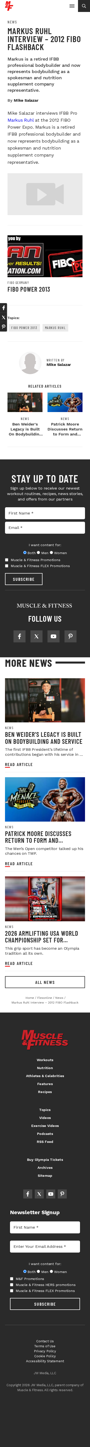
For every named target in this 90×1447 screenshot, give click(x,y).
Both (32, 553)
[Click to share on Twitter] (3, 317)
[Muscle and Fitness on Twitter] (36, 636)
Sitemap (45, 1176)
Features (45, 1084)
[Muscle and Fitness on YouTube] (54, 636)
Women (60, 553)
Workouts (45, 1060)
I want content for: (45, 545)
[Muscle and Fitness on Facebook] (20, 636)
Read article (19, 764)
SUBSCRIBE (24, 579)
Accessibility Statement (45, 1361)
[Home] (9, 9)
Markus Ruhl (21, 120)
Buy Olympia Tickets (45, 1160)
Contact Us (45, 1341)
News (12, 22)
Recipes (45, 1092)
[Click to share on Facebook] (3, 308)
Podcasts (45, 1134)
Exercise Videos (45, 1126)
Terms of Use (45, 1346)
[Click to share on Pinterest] (3, 327)
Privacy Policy (45, 1351)
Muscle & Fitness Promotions (35, 560)
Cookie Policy (45, 1356)
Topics (44, 1110)
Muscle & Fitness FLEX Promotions (40, 566)
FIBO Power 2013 (29, 289)
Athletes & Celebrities (45, 1076)
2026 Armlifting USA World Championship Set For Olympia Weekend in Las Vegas (41, 943)
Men (44, 553)
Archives (45, 1168)
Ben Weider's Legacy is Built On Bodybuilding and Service (25, 431)
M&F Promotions (30, 1279)
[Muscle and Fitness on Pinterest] (70, 636)
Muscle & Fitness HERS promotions (46, 1285)
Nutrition (45, 1068)
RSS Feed (45, 1142)
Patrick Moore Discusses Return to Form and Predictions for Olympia (65, 434)
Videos (45, 1118)
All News (45, 982)
